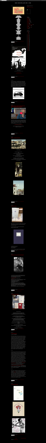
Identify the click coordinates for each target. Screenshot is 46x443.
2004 (28, 49)
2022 (28, 34)
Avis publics (15, 330)
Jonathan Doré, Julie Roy (14, 365)
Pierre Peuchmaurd (29, 25)
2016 (28, 38)
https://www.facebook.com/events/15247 (18, 124)
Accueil (16, 438)
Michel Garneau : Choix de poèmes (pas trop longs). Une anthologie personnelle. (18, 106)
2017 (28, 37)
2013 (28, 41)
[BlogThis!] (12, 77)
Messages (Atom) (16, 439)
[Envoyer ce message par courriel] (11, 77)
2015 (28, 39)
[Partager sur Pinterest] (14, 77)
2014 (28, 40)
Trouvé (27, 28)
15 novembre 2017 (14, 333)
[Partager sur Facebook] (13, 77)
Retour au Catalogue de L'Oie (30, 7)
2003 (28, 50)
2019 (28, 35)
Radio (27, 26)
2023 (28, 31)
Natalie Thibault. (19, 365)
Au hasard (28, 19)
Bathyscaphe (28, 21)
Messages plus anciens (23, 438)
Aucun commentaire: (21, 41)
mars (28, 33)
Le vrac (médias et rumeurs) (30, 24)
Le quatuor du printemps (15, 294)
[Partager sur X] (12, 77)
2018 (28, 36)
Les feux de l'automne (14, 384)
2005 (28, 48)
